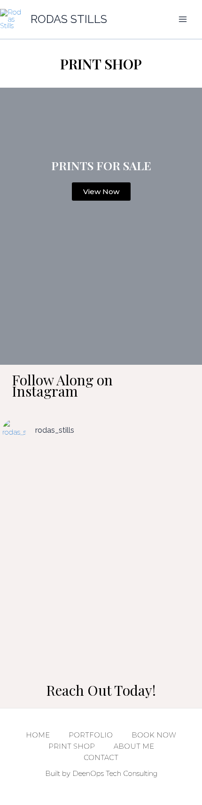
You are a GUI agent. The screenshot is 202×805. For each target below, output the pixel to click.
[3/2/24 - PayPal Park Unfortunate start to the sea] (50, 626)
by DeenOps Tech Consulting (108, 773)
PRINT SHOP (71, 746)
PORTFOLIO (91, 735)
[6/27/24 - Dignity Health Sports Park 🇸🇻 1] (151, 543)
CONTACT (101, 757)
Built (52, 773)
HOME (38, 735)
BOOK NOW (154, 735)
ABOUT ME (134, 746)
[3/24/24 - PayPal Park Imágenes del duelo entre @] (50, 554)
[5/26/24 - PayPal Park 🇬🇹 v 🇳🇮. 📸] (151, 476)
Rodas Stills (69, 19)
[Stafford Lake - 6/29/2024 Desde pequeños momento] (50, 482)
